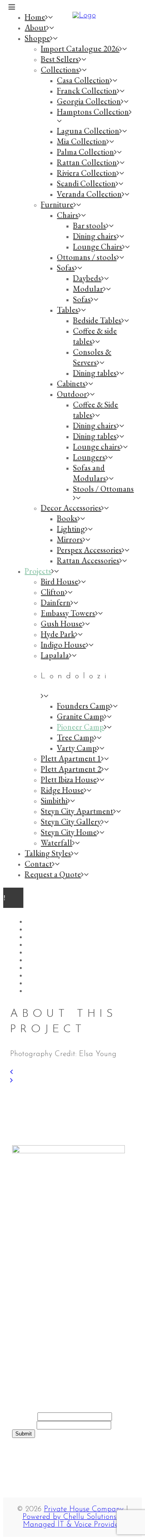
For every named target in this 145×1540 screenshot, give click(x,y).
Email (24, 1425)
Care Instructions (55, 1280)
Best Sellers (46, 1334)
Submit (23, 1434)
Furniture (43, 1350)
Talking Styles (51, 1256)
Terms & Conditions (60, 1272)
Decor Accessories (57, 1358)
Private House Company (84, 1509)
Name (24, 1417)
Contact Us (46, 1264)
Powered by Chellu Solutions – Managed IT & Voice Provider (73, 1521)
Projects (40, 1248)
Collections (46, 1342)
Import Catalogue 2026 (67, 1325)
